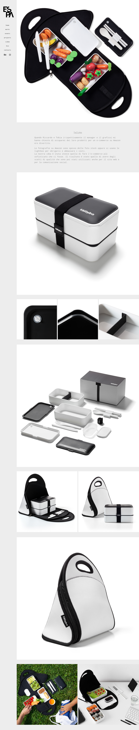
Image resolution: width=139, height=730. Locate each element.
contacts (7, 50)
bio (7, 46)
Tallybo (78, 132)
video (7, 42)
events (7, 33)
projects (7, 38)
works (7, 29)
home (7, 25)
